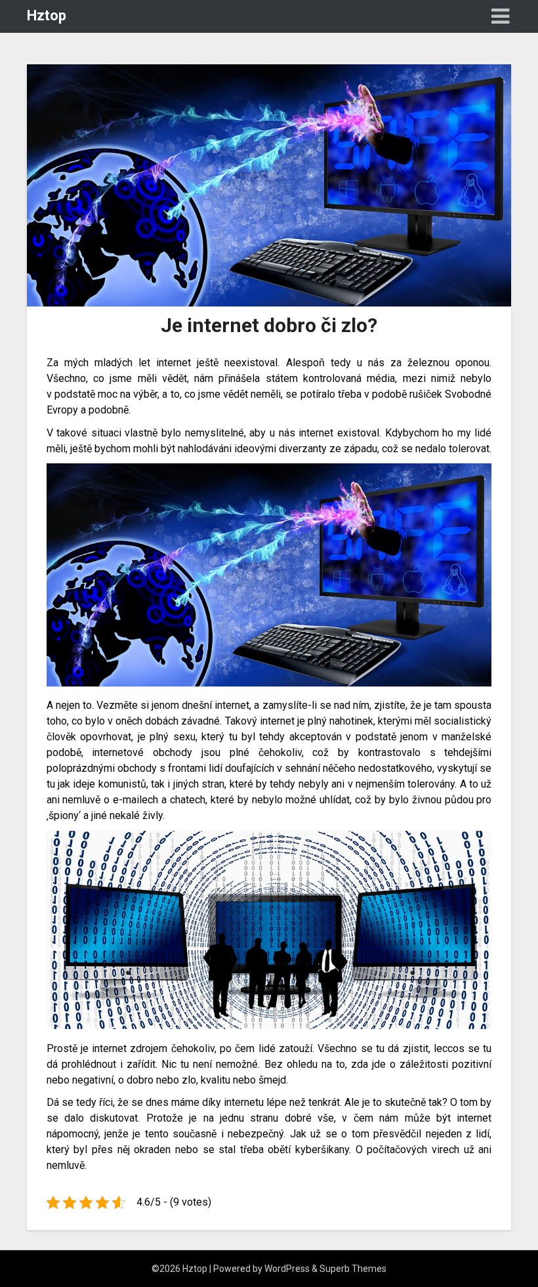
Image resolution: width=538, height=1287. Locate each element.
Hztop (46, 15)
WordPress (287, 1268)
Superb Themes (353, 1268)
